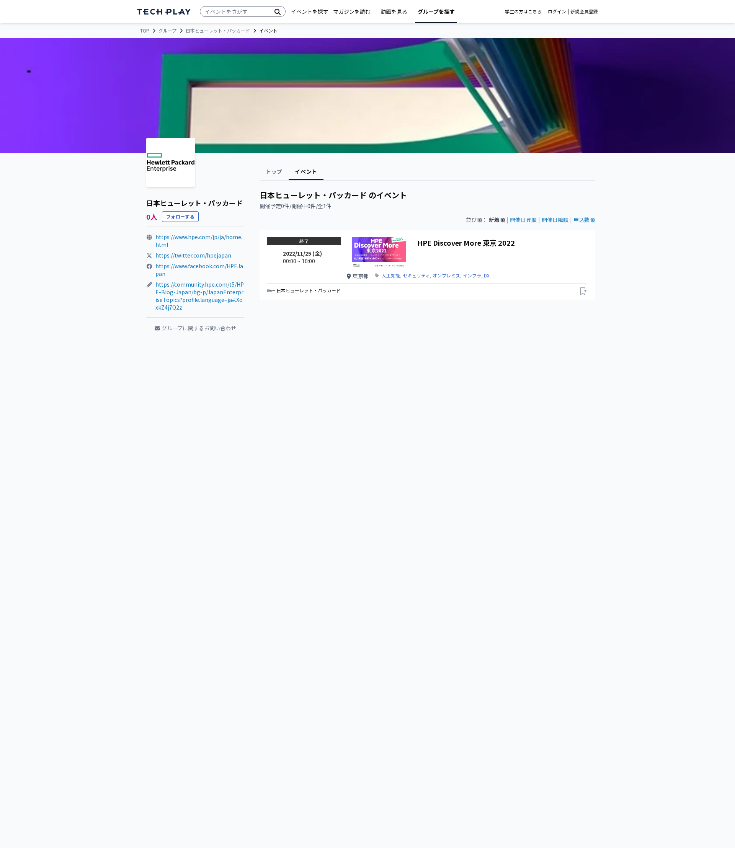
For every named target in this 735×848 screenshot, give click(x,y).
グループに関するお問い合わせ (199, 328)
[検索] (277, 11)
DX (487, 275)
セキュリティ (416, 275)
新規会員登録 (584, 11)
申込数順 (584, 219)
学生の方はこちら (523, 11)
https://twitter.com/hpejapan (193, 255)
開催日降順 (555, 219)
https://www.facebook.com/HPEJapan (199, 269)
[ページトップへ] (164, 12)
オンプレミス (446, 275)
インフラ (472, 275)
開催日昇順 (523, 219)
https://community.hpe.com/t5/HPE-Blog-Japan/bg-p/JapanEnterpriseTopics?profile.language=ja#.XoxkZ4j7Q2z (199, 295)
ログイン (557, 11)
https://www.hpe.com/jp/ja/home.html (198, 240)
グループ (167, 31)
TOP (144, 31)
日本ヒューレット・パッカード (218, 31)
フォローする (180, 216)
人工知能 (391, 275)
